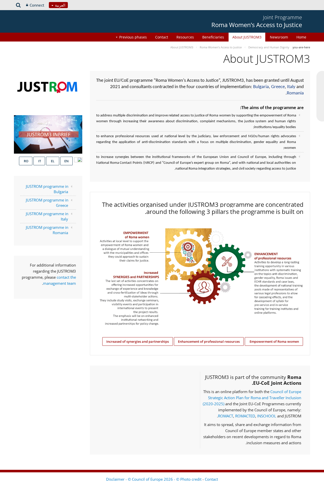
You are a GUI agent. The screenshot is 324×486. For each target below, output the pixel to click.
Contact (161, 37)
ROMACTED (245, 415)
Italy (291, 87)
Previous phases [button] (133, 37)
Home (301, 37)
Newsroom (279, 37)
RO (25, 161)
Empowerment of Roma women (274, 341)
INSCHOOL (267, 415)
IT (39, 161)
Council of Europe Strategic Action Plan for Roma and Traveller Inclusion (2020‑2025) (252, 397)
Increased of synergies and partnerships (137, 341)
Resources (185, 37)
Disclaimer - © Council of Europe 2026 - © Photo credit (154, 479)
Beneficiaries (213, 37)
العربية (59, 5)
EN (66, 161)
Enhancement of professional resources (209, 341)
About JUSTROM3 (246, 37)
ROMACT (225, 415)
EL (52, 161)
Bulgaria (261, 87)
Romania (295, 93)
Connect (37, 5)
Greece (278, 87)
